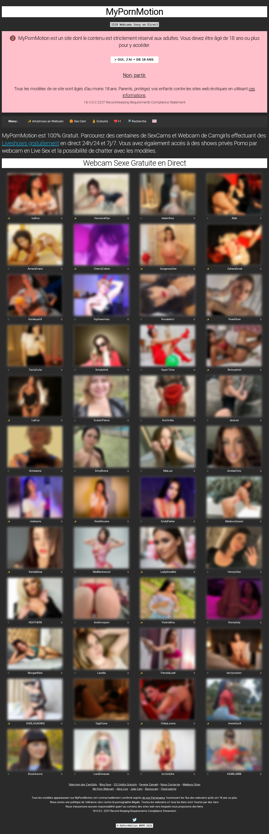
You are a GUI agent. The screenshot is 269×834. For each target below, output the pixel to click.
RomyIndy (234, 622)
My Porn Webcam (103, 789)
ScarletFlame (102, 420)
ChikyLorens (168, 723)
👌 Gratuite (100, 121)
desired (234, 420)
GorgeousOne (168, 268)
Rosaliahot (167, 319)
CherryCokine (102, 268)
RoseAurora (35, 774)
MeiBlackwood (101, 572)
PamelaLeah (168, 673)
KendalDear (35, 572)
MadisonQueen (234, 521)
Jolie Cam (136, 789)
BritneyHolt (234, 369)
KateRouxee (102, 521)
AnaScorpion (101, 622)
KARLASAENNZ (35, 723)
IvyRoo (35, 218)
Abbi (234, 218)
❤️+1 (117, 121)
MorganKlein (35, 673)
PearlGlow (235, 319)
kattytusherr (234, 673)
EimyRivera (101, 470)
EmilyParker (168, 521)
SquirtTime (168, 369)
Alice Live (122, 789)
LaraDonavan (101, 774)
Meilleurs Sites (191, 784)
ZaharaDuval (234, 268)
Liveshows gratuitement (30, 143)
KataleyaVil (35, 319)
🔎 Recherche (136, 121)
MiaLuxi (167, 470)
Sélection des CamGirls (83, 784)
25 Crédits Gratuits (125, 784)
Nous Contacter (170, 784)
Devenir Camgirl (148, 784)
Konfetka (168, 420)
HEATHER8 (35, 622)
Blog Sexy (105, 784)
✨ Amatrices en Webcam (45, 121)
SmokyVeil (101, 369)
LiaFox (36, 420)
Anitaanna (35, 470)
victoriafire (167, 774)
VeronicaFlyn (102, 218)
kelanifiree (168, 218)
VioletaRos (168, 622)
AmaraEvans (35, 268)
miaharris (35, 521)
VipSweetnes (102, 319)
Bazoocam (151, 789)
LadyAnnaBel (168, 572)
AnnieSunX (234, 723)
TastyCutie (35, 369)
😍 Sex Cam (77, 121)
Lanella (101, 673)
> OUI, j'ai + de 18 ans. (135, 59)
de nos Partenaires (153, 797)
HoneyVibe (234, 572)
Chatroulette (168, 789)
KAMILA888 (234, 774)
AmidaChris (234, 470)
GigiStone (101, 723)
